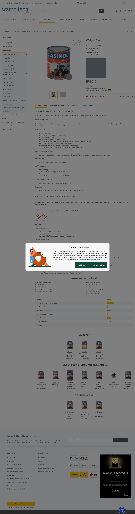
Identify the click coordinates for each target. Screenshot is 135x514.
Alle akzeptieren (99, 265)
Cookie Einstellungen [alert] (80, 247)
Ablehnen (82, 265)
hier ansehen (85, 260)
